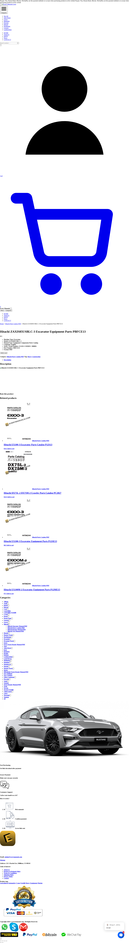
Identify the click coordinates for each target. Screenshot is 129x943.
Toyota (6, 688)
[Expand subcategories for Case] (7, 609)
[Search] (18, 43)
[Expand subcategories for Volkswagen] (12, 692)
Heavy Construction (34, 356)
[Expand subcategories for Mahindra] (11, 661)
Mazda (6, 666)
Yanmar (6, 697)
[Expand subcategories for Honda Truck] (13, 635)
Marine (40, 883)
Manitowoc (7, 664)
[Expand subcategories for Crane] (8, 614)
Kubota (6, 655)
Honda (6, 633)
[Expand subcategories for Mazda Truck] (13, 668)
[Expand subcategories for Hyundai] (10, 639)
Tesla (5, 686)
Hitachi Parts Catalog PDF (13, 324)
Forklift (22, 883)
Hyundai (6, 639)
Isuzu (5, 643)
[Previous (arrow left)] (1, 942)
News (5, 38)
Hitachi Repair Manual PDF (17, 629)
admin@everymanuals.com (13, 857)
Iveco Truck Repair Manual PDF (14, 644)
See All (6, 16)
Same (5, 681)
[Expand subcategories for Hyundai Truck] (14, 641)
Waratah (6, 695)
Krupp (6, 653)
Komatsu (7, 651)
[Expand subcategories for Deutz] (8, 616)
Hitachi (6, 24)
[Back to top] (1, 939)
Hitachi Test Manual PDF (16, 631)
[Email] (23, 931)
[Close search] (1, 45)
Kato (5, 650)
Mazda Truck (8, 668)
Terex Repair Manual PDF (12, 684)
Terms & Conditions (10, 873)
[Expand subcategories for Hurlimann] (11, 637)
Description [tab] (7, 360)
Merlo (6, 670)
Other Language (9, 677)
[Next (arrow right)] (2, 942)
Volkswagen (8, 691)
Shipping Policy (9, 875)
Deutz (6, 616)
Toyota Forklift (9, 690)
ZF (5, 699)
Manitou (6, 662)
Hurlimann (7, 26)
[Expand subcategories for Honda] (9, 633)
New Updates (8, 675)
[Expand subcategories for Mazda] (9, 666)
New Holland (8, 673)
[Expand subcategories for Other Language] (15, 677)
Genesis (6, 28)
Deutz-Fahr (7, 618)
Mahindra (7, 21)
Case (5, 609)
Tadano (6, 683)
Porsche (6, 23)
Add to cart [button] (10, 448)
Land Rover (8, 658)
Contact (6, 878)
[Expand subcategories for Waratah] (10, 695)
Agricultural (4, 883)
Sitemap (2, 860)
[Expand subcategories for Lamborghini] (13, 657)
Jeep (5, 646)
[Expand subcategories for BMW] (8, 605)
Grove (6, 19)
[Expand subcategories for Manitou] (10, 663)
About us (6, 34)
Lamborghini (8, 30)
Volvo (5, 693)
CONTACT (7, 40)
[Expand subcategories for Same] (8, 681)
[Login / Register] (64, 174)
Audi (5, 603)
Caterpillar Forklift (10, 612)
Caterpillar (7, 611)
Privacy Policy (8, 876)
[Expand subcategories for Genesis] (9, 620)
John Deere (7, 18)
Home (2, 324)
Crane (6, 614)
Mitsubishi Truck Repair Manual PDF (16, 672)
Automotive (12, 883)
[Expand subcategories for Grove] (8, 622)
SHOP (6, 36)
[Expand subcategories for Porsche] (9, 679)
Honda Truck (8, 635)
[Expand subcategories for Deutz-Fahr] (12, 618)
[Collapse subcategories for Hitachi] (9, 624)
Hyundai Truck (9, 641)
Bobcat (6, 607)
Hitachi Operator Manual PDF (17, 626)
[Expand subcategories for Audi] (7, 603)
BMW (6, 605)
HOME (6, 33)
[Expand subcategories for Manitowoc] (11, 664)
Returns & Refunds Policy (12, 871)
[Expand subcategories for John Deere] (12, 648)
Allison (6, 601)
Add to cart (4, 353)
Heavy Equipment (31, 883)
